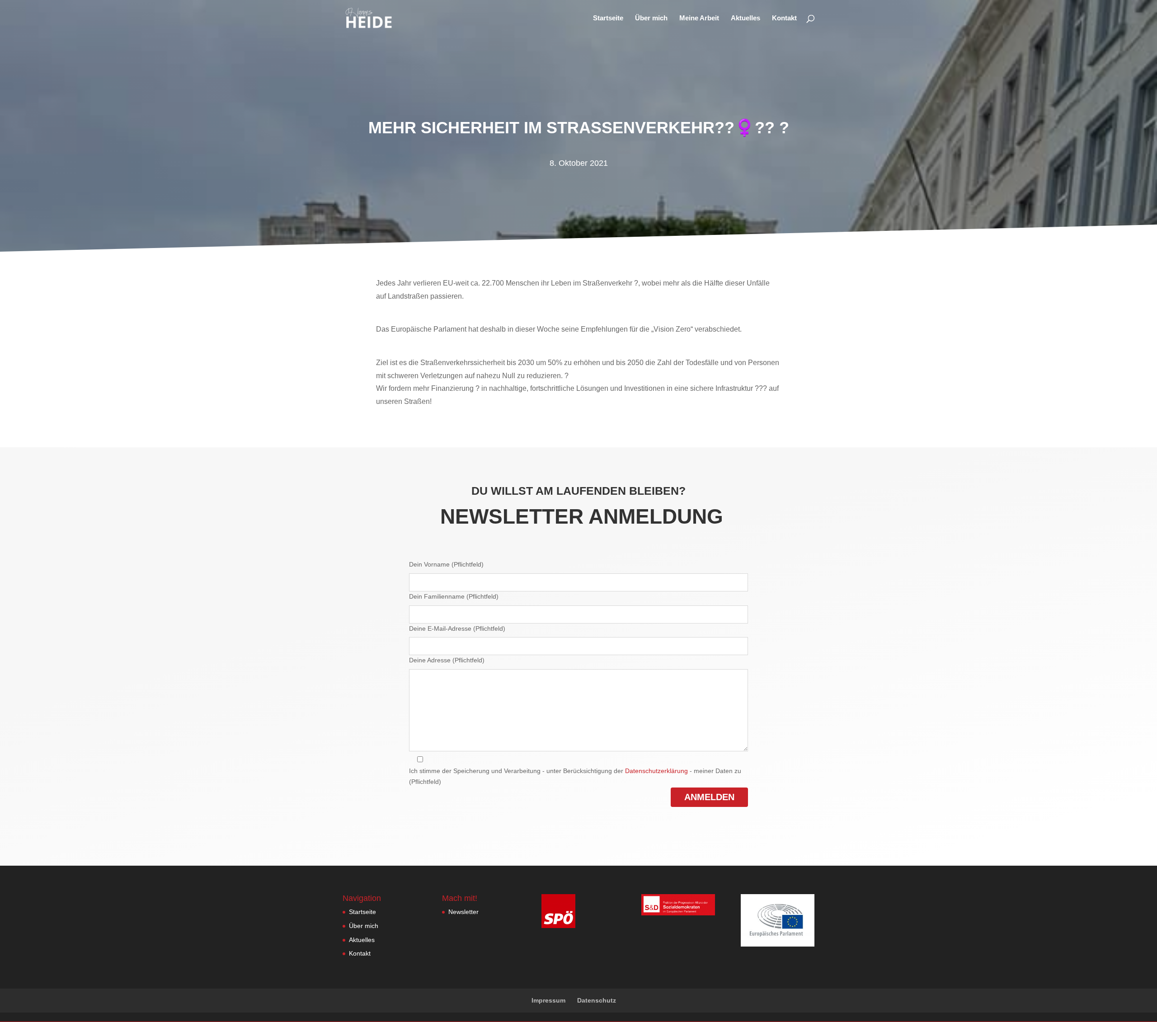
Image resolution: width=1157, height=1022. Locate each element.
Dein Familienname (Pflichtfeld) (454, 596)
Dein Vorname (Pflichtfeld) (446, 564)
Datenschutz (596, 1000)
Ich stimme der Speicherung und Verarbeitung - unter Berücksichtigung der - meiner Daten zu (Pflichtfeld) (575, 776)
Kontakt (784, 18)
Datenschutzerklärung (656, 770)
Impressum (548, 1000)
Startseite (608, 18)
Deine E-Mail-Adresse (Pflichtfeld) (457, 628)
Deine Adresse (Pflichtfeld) (446, 660)
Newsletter (463, 911)
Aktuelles (745, 18)
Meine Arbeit (699, 18)
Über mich (651, 18)
